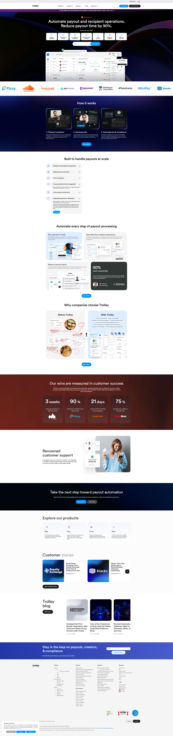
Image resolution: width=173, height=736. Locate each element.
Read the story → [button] (70, 573)
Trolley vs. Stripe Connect (81, 691)
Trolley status (59, 685)
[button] (127, 571)
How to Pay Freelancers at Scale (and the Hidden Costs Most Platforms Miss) (100, 627)
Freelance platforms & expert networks (105, 671)
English (122, 689)
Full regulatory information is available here (106, 728)
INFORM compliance (80, 684)
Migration (59, 693)
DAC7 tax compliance (80, 679)
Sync (58, 676)
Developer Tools (57, 679)
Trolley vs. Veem (79, 704)
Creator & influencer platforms (103, 672)
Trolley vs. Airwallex (80, 699)
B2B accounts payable (101, 677)
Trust (58, 674)
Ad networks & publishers (102, 674)
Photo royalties (100, 685)
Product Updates (60, 695)
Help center (59, 689)
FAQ (120, 679)
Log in (138, 1)
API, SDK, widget (60, 681)
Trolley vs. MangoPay (80, 702)
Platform (56, 668)
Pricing (58, 677)
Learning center (122, 671)
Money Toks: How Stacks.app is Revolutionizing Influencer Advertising (118, 567)
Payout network (60, 690)
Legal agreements (122, 688)
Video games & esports (102, 690)
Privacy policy (122, 686)
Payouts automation (80, 674)
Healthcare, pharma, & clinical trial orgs (105, 679)
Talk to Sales (132, 1)
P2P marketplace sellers (102, 684)
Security (58, 692)
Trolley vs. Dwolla (79, 700)
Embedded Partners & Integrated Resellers (84, 669)
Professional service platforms (103, 687)
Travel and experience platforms (103, 689)
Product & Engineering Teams (82, 671)
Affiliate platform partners (102, 676)
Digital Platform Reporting (81, 681)
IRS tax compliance (80, 677)
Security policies (122, 684)
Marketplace (99, 682)
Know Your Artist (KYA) (80, 685)
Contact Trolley (122, 676)
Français (123, 691)
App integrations (60, 684)
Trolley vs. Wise (79, 697)
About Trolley (121, 668)
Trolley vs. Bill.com (79, 705)
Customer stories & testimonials (125, 672)
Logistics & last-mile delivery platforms (105, 681)
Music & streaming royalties (103, 668)
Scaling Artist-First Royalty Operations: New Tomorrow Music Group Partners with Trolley (77, 627)
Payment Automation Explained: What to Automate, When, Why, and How (123, 627)
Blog (120, 669)
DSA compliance (79, 682)
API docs (58, 682)
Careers (120, 677)
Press (120, 674)
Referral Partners (79, 668)
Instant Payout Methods (64, 671)
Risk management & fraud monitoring (83, 676)
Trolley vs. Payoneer (80, 696)
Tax (57, 672)
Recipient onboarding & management (83, 672)
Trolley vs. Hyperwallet (80, 694)
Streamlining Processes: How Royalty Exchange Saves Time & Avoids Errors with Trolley (73, 567)
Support (55, 687)
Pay (57, 669)
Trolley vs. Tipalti (79, 692)
